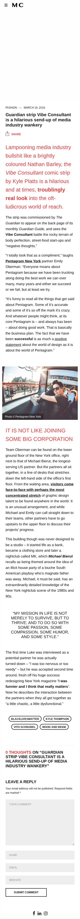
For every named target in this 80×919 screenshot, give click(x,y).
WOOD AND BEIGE (54, 727)
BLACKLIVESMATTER (25, 719)
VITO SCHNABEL (25, 727)
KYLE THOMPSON (57, 719)
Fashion (11, 107)
